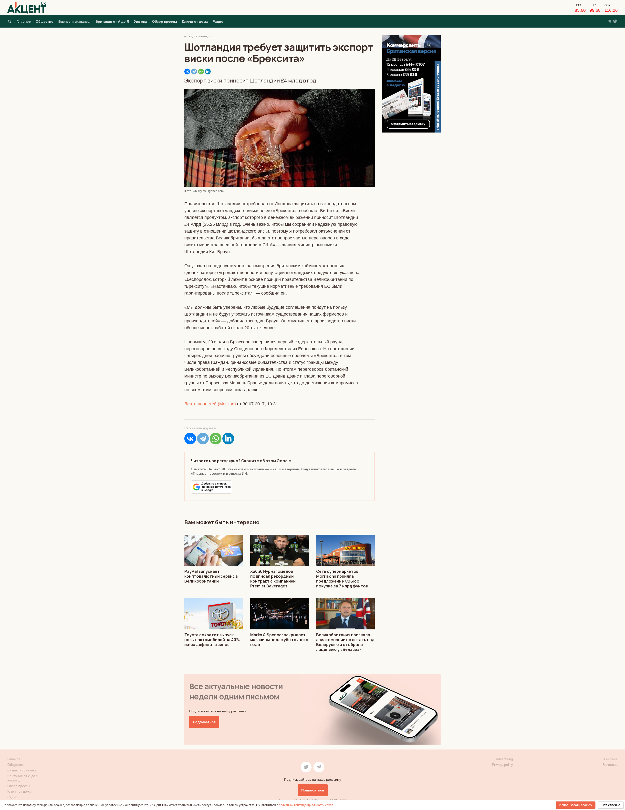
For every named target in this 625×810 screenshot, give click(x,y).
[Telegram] (194, 71)
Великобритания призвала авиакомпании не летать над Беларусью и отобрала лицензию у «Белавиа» (345, 642)
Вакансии (610, 765)
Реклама (611, 759)
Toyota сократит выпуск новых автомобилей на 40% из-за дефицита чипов (212, 639)
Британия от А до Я (112, 21)
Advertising (504, 759)
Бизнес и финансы (74, 21)
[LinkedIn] (208, 71)
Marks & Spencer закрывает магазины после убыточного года (279, 639)
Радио (218, 21)
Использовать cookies (575, 805)
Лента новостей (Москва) (210, 403)
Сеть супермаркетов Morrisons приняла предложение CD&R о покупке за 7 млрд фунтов (342, 579)
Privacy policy (502, 765)
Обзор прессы (164, 21)
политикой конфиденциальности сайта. (306, 805)
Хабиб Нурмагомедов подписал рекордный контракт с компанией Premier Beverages (273, 579)
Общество (44, 21)
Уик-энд (140, 21)
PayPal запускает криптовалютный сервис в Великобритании (211, 576)
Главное (24, 21)
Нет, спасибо (611, 805)
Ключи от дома (195, 21)
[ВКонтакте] (187, 71)
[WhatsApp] (201, 71)
